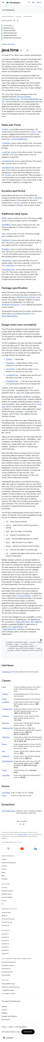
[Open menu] (3, 2)
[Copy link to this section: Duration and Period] (27, 191)
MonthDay (5, 249)
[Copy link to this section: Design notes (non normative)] (38, 325)
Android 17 (5, 934)
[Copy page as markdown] (27, 50)
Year (4, 234)
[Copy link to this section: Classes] (13, 681)
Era (3, 102)
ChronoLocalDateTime (10, 99)
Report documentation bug (10, 987)
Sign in (39, 2)
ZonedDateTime (8, 168)
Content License (22, 834)
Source (4, 869)
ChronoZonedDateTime (29, 99)
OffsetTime (6, 261)
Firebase (4, 1013)
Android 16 (5, 937)
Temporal (38, 622)
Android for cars (7, 922)
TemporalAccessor (22, 622)
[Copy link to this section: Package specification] (30, 288)
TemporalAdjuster (9, 629)
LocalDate (6, 143)
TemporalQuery (18, 627)
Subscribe (28, 1032)
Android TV (5, 925)
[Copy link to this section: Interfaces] (16, 665)
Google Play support (8, 990)
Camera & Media (7, 897)
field (32, 619)
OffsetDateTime (8, 270)
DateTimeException (9, 316)
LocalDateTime (8, 161)
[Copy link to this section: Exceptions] (17, 804)
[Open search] (29, 2)
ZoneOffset (9, 266)
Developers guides (8, 965)
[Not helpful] (17, 20)
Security (4, 866)
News (3, 872)
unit (38, 619)
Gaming (4, 887)
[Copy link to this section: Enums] (11, 786)
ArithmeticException (22, 314)
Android (4, 859)
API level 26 (11, 44)
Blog (3, 876)
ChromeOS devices (8, 919)
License (10, 1027)
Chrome (4, 1010)
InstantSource (7, 672)
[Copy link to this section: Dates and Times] (23, 125)
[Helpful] (14, 20)
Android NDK (6, 975)
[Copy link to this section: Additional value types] (30, 214)
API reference (8, 10)
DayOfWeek (6, 225)
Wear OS (4, 916)
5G (3, 904)
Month (4, 218)
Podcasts (4, 879)
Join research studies (8, 993)
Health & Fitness (7, 894)
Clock (34, 132)
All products (6, 1019)
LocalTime (6, 152)
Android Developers (8, 16)
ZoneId (8, 175)
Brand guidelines (21, 1027)
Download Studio (7, 972)
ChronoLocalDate (24, 97)
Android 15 (5, 940)
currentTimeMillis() (19, 139)
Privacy (4, 900)
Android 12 (5, 950)
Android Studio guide (9, 962)
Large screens (6, 912)
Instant (5, 129)
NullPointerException (26, 297)
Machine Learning (7, 891)
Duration (38, 198)
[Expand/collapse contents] (13, 25)
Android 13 (5, 947)
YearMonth (6, 240)
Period (17, 203)
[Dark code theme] (41, 640)
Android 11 (5, 953)
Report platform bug (8, 984)
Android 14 (5, 944)
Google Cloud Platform (9, 1016)
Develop (18, 16)
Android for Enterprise (9, 863)
